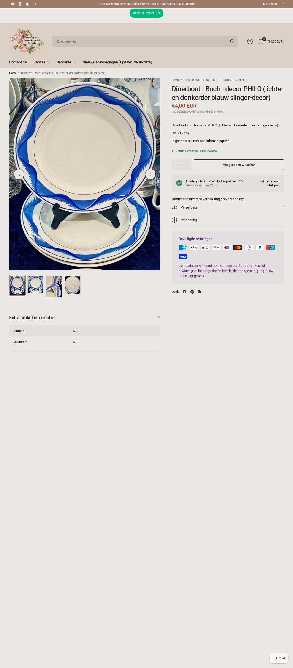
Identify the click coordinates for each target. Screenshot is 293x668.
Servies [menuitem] (39, 62)
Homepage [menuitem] (18, 62)
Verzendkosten (180, 111)
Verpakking (189, 220)
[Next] (150, 174)
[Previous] (19, 174)
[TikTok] (34, 4)
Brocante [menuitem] (64, 62)
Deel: (175, 291)
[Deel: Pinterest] (192, 292)
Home (12, 73)
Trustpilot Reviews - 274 (146, 13)
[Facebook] (12, 4)
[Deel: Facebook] (184, 292)
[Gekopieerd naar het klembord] (199, 292)
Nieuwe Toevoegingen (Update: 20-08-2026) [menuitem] (117, 62)
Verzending (189, 207)
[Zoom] (151, 86)
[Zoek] (232, 41)
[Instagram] (20, 4)
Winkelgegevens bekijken (270, 183)
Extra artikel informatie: (32, 317)
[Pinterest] (27, 4)
